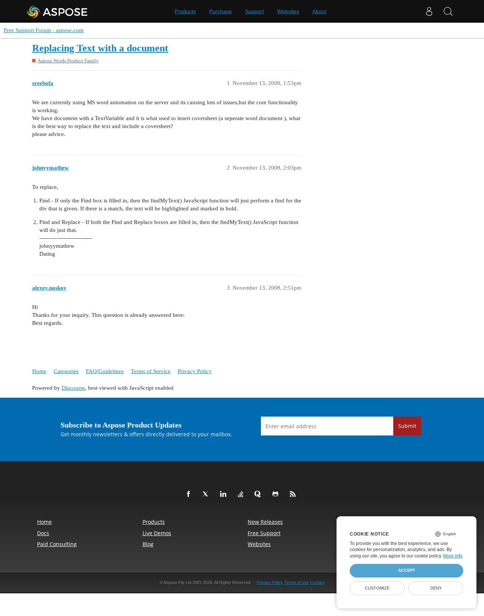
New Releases (265, 521)
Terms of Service (151, 371)
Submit (407, 425)
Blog (148, 544)
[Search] (448, 11)
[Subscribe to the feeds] (294, 494)
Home (39, 371)
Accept (406, 570)
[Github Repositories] (277, 494)
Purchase (220, 11)
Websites (288, 11)
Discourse (73, 388)
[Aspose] (57, 11)
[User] (429, 11)
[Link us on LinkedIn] (225, 494)
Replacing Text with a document (100, 48)
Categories (66, 371)
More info (452, 556)
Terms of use (296, 582)
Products (185, 11)
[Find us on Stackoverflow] (242, 494)
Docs (43, 533)
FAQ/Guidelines (105, 371)
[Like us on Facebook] (190, 494)
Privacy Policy (195, 371)
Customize (377, 588)
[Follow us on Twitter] (207, 494)
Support (254, 11)
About (319, 11)
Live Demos (157, 533)
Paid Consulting (57, 544)
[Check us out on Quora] (259, 494)
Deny (436, 588)
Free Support (264, 533)
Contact (317, 582)
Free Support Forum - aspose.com (44, 30)
